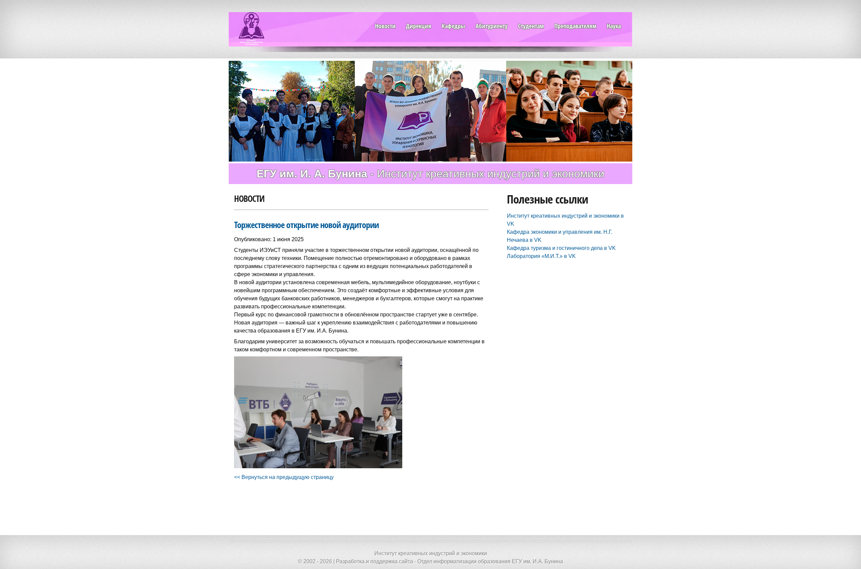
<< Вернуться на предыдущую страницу (284, 477)
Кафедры (453, 26)
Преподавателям (575, 26)
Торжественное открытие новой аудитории (306, 225)
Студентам (531, 26)
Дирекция (418, 26)
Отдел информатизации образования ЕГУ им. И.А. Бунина (490, 561)
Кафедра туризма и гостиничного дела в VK (561, 248)
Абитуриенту (492, 26)
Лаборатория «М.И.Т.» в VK (541, 256)
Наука (614, 26)
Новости (385, 26)
